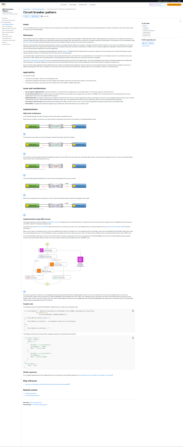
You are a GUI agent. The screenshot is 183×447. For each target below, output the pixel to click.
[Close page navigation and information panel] (180, 21)
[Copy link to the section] (22, 24)
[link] (61, 9)
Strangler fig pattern (30, 393)
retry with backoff (30, 42)
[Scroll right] (97, 4)
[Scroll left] (60, 4)
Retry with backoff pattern (32, 395)
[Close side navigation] (19, 9)
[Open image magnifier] (24, 134)
